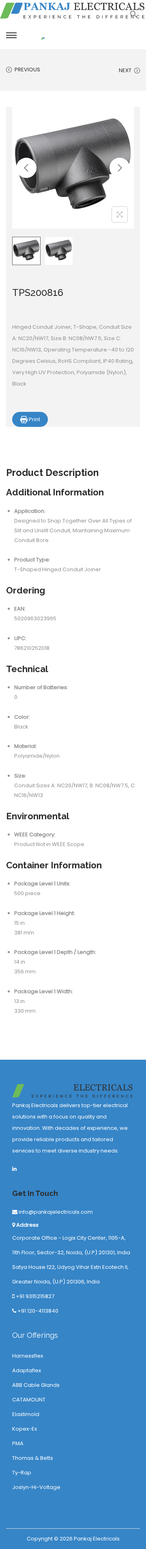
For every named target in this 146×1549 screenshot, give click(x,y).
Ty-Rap (21, 1472)
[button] (134, 16)
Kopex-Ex (24, 1429)
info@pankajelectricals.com (55, 1212)
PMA (18, 1443)
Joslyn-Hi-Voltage (36, 1487)
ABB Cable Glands (36, 1385)
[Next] (120, 168)
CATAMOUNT (28, 1399)
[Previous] (26, 168)
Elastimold (25, 1414)
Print (34, 419)
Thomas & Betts (32, 1458)
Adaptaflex (26, 1370)
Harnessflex (27, 1356)
